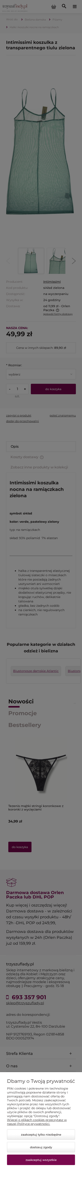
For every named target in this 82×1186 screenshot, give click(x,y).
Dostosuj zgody (41, 1147)
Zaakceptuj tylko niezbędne (41, 1134)
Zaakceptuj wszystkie (41, 1160)
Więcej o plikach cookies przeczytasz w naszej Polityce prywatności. (37, 1122)
